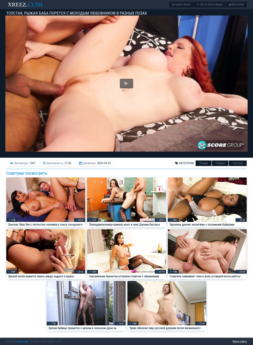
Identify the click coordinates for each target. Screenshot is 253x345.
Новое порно (182, 4)
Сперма (220, 163)
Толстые (237, 163)
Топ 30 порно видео (211, 4)
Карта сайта (239, 341)
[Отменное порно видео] (28, 4)
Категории (237, 4)
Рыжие (203, 163)
